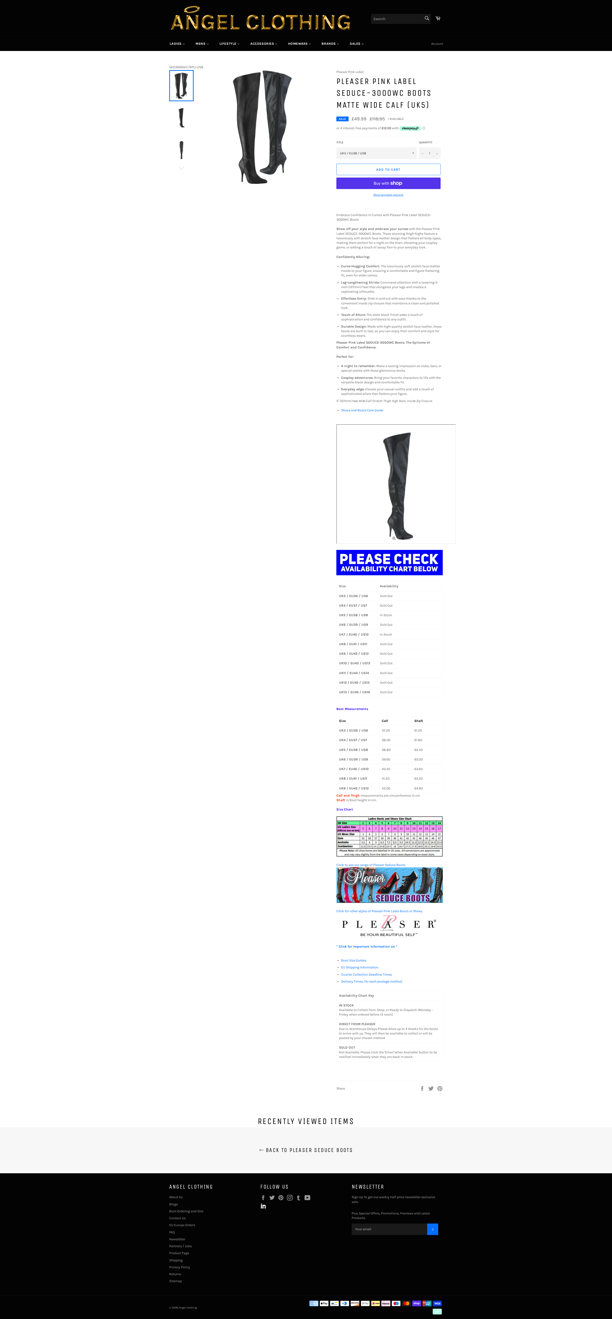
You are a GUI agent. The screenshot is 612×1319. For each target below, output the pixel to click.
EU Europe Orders (182, 1225)
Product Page (179, 1253)
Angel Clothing (188, 1307)
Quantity (425, 142)
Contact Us (177, 1218)
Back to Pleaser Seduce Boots (308, 1150)
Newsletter (177, 1239)
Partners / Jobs (180, 1246)
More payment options (388, 194)
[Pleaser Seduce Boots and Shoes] (389, 902)
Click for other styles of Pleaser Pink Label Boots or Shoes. (379, 911)
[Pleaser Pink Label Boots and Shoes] (389, 937)
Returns (175, 1274)
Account (437, 43)
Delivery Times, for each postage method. (372, 981)
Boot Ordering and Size (186, 1211)
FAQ (172, 1232)
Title (339, 142)
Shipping (176, 1260)
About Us (176, 1197)
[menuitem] (177, 43)
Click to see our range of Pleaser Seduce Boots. (371, 865)
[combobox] (401, 19)
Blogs (173, 1204)
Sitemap (175, 1281)
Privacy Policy (179, 1267)
